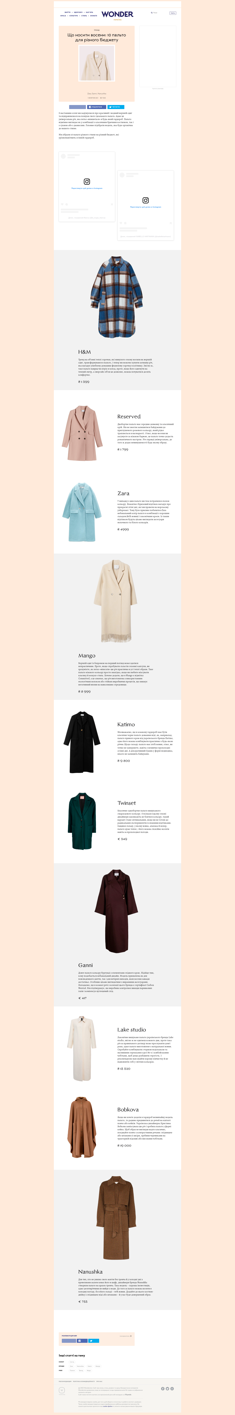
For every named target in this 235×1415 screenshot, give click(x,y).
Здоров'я (78, 12)
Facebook (162, 1388)
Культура (74, 16)
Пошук (155, 13)
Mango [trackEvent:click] (98, 1366)
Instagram (172, 1388)
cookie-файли (107, 1406)
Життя (67, 12)
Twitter (167, 1388)
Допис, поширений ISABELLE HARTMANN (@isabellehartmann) (145, 236)
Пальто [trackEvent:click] (72, 1370)
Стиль (84, 16)
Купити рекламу (157, 88)
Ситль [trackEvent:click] (72, 1362)
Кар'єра (89, 12)
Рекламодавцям (65, 1382)
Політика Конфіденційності (84, 1382)
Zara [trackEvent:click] (71, 1366)
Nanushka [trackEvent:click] (80, 1366)
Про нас (99, 1382)
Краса (63, 16)
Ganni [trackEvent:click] (90, 1366)
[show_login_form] (173, 13)
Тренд (97, 30)
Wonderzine (62, 1390)
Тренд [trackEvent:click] (81, 1370)
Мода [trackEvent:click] (89, 1370)
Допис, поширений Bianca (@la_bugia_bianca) (86, 218)
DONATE (93, 16)
